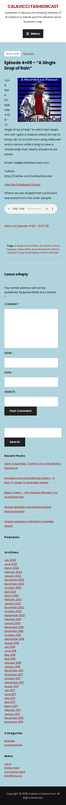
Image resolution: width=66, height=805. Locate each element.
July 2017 (9, 690)
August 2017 (11, 686)
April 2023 (10, 592)
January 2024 (12, 576)
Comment (12, 304)
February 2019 (12, 619)
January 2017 (12, 714)
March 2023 (11, 595)
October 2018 (12, 635)
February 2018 (12, 663)
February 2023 (13, 599)
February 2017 (12, 710)
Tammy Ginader (49, 252)
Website (9, 392)
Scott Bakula (32, 252)
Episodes (28, 53)
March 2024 (11, 568)
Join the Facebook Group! (22, 185)
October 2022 (12, 611)
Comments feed (14, 772)
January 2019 (12, 623)
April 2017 (9, 702)
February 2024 (13, 572)
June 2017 (10, 694)
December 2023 (14, 580)
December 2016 (14, 718)
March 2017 (11, 706)
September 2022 (14, 615)
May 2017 (9, 698)
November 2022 (14, 607)
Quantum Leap (15, 252)
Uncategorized (13, 745)
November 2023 (14, 584)
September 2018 (14, 639)
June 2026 (10, 564)
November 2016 (13, 722)
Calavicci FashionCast (33, 6)
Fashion (55, 249)
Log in (7, 764)
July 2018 (9, 647)
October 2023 (12, 587)
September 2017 (14, 682)
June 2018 (10, 651)
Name (9, 353)
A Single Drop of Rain (27, 245)
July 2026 (10, 560)
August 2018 (11, 643)
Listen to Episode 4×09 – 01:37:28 (26, 226)
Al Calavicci (46, 245)
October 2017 (12, 678)
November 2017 (13, 674)
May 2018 (9, 655)
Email (9, 372)
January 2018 (12, 666)
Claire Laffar (24, 249)
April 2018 (9, 658)
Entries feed (11, 768)
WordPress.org (13, 776)
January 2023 (12, 603)
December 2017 (14, 670)
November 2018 (13, 631)
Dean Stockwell (40, 249)
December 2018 (14, 627)
